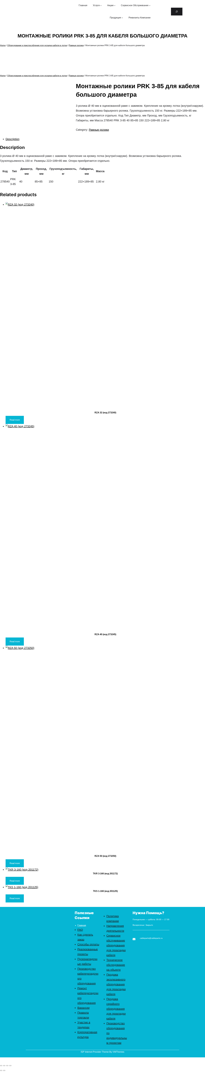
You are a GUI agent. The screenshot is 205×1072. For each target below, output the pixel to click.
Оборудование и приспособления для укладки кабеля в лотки (37, 45)
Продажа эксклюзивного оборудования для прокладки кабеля (116, 984)
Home (3, 45)
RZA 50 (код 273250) (105, 856)
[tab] (105, 139)
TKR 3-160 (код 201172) (105, 873)
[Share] (4, 1065)
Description (12, 139)
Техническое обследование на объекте (115, 964)
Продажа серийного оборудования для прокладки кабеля (116, 1008)
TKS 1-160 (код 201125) (105, 891)
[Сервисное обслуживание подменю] (149, 5)
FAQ (80, 929)
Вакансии (83, 1007)
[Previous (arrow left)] (1, 1070)
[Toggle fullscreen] (7, 1065)
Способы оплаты (88, 944)
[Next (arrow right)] (4, 1070)
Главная (81, 925)
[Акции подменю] (114, 5)
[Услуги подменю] (101, 5)
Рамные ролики (76, 45)
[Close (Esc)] (1, 1065)
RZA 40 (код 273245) (105, 634)
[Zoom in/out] (10, 1065)
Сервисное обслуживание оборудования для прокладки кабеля (116, 945)
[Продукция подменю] (122, 17)
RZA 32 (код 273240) (105, 412)
